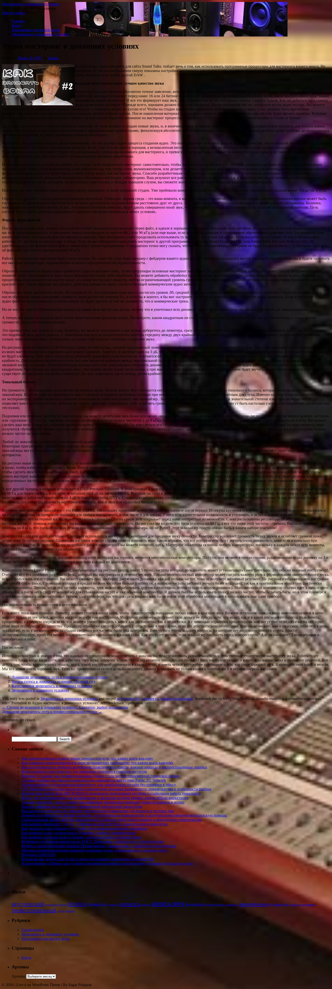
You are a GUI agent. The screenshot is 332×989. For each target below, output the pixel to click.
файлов (70, 911)
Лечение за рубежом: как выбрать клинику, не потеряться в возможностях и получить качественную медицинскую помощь (124, 815)
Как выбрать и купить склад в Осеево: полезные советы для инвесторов (81, 837)
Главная (18, 21)
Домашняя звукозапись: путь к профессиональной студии (59, 677)
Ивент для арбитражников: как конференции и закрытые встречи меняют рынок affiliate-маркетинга (104, 798)
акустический (128, 698)
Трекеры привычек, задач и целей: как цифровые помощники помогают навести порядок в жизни (102, 802)
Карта (16, 25)
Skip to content (13, 13)
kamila (53, 58)
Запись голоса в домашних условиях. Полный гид (53, 681)
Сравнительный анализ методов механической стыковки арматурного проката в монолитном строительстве (111, 820)
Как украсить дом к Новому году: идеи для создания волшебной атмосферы (84, 828)
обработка (295, 904)
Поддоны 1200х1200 (38, 855)
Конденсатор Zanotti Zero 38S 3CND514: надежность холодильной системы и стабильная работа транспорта (111, 793)
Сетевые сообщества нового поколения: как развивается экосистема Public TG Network (93, 780)
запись (161, 903)
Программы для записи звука (36, 30)
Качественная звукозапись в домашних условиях (52, 686)
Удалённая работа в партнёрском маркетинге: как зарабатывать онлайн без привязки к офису (98, 785)
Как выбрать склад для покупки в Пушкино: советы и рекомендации (78, 833)
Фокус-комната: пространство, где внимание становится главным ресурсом (84, 771)
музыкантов (278, 904)
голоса (77, 903)
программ (308, 904)
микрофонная (253, 904)
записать (130, 904)
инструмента (216, 904)
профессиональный (177, 698)
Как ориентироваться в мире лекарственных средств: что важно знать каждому (87, 758)
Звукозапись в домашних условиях (31, 4)
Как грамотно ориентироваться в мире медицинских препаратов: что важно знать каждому (97, 763)
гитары (63, 904)
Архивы (18, 976)
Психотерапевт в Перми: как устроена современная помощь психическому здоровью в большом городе (107, 863)
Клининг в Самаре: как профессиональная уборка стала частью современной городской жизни (100, 776)
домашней (113, 904)
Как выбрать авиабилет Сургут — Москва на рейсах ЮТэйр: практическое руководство (94, 824)
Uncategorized (32, 930)
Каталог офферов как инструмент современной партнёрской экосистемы (81, 806)
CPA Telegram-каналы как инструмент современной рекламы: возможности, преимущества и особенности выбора (116, 789)
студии (61, 911)
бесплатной (51, 904)
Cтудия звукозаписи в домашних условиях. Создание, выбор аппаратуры (65, 707)
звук (178, 903)
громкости (150, 698)
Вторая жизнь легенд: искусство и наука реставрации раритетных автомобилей (87, 859)
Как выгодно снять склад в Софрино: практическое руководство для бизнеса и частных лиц (97, 811)
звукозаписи (196, 904)
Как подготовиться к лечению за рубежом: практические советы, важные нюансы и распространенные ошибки (114, 767)
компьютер (232, 904)
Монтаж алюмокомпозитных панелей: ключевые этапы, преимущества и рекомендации (94, 850)
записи (145, 904)
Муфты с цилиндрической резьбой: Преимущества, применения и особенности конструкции (98, 846)
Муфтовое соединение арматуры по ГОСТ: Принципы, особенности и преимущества (92, 841)
